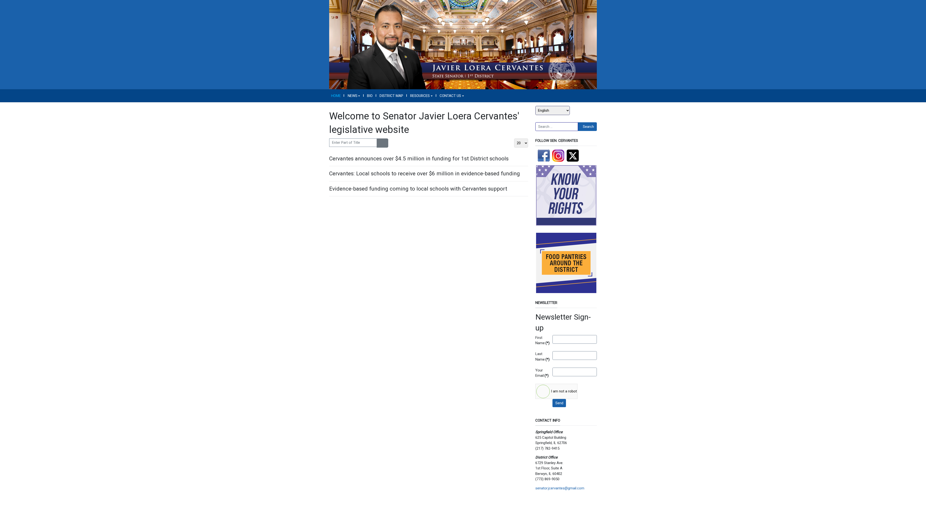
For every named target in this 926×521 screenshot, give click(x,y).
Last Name (542, 357)
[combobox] (556, 126)
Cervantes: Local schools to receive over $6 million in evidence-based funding (424, 173)
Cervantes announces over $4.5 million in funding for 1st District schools (419, 158)
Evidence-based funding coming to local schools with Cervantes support (418, 188)
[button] (354, 95)
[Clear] (385, 143)
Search (588, 126)
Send (559, 403)
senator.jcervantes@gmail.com (559, 488)
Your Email (542, 373)
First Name (542, 340)
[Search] (380, 143)
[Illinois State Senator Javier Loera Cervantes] (463, 44)
